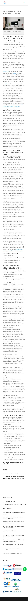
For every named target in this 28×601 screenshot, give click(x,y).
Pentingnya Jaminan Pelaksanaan (11, 549)
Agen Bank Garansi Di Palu (9, 530)
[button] (25, 569)
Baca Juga (5, 156)
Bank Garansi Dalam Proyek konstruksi (12, 553)
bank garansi (15, 73)
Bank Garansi (6, 71)
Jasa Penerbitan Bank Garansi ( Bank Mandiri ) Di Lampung (13, 38)
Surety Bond (5, 84)
